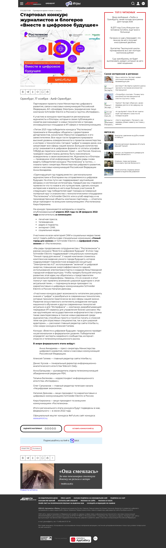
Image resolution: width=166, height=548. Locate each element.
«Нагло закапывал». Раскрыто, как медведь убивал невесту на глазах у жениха (129, 122)
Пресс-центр (66, 498)
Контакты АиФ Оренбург (68, 501)
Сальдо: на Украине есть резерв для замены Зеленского (129, 153)
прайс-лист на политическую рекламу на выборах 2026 (61, 503)
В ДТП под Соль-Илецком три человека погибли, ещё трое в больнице (125, 30)
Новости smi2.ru (28, 490)
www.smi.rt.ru (40, 418)
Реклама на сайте (88, 501)
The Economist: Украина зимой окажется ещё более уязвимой (127, 171)
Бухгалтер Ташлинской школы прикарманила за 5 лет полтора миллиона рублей (125, 50)
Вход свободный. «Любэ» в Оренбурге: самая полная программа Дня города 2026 (125, 19)
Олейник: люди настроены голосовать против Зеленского (127, 162)
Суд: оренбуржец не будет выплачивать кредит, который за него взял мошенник (125, 61)
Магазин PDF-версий (46, 501)
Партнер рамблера (61, 538)
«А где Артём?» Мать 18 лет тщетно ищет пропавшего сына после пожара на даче (129, 114)
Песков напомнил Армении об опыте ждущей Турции (130, 145)
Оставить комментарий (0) (83, 428)
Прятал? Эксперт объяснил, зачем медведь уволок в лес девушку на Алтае (129, 105)
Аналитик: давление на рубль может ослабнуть (129, 136)
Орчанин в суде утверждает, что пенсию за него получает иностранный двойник (125, 40)
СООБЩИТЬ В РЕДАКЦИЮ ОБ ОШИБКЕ (101, 503)
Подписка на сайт (117, 498)
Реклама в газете (105, 501)
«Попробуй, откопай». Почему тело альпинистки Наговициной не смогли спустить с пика (129, 96)
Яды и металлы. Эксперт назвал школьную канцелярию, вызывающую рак (128, 79)
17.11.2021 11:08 (25, 11)
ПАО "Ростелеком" (27, 86)
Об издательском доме (48, 498)
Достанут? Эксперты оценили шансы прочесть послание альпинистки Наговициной (130, 88)
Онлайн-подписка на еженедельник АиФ (90, 498)
